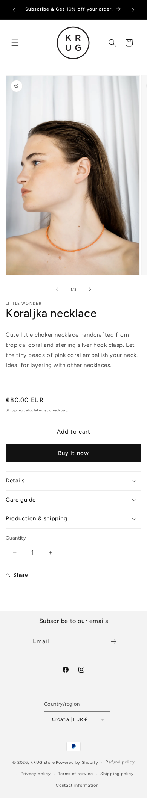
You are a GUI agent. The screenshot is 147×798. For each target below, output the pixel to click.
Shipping (14, 410)
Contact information (77, 785)
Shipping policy (117, 773)
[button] (15, 43)
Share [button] (20, 575)
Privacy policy (36, 773)
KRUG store (42, 762)
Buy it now (73, 453)
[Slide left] (57, 289)
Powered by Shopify (77, 762)
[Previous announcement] (14, 10)
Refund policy (120, 762)
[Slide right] (90, 289)
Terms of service (75, 773)
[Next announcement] (133, 10)
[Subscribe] (113, 641)
